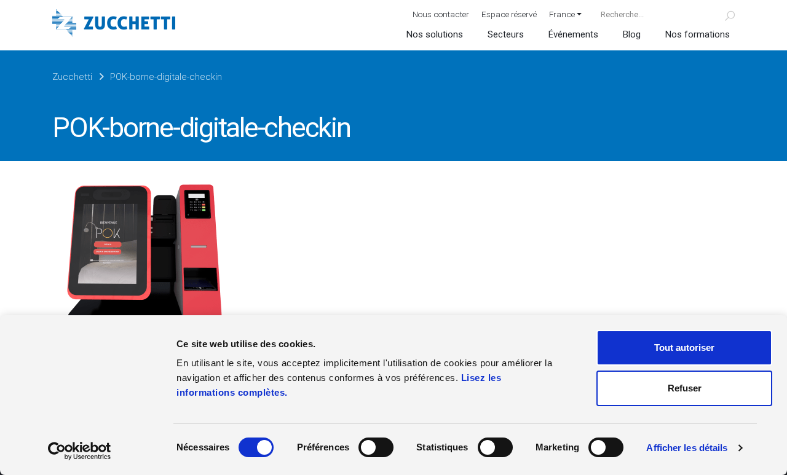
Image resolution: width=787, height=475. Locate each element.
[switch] (376, 447)
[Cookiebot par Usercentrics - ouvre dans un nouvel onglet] (79, 451)
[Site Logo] (113, 24)
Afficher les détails (686, 447)
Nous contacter (441, 14)
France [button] (562, 14)
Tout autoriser (684, 347)
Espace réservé (509, 14)
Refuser (685, 388)
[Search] (722, 14)
